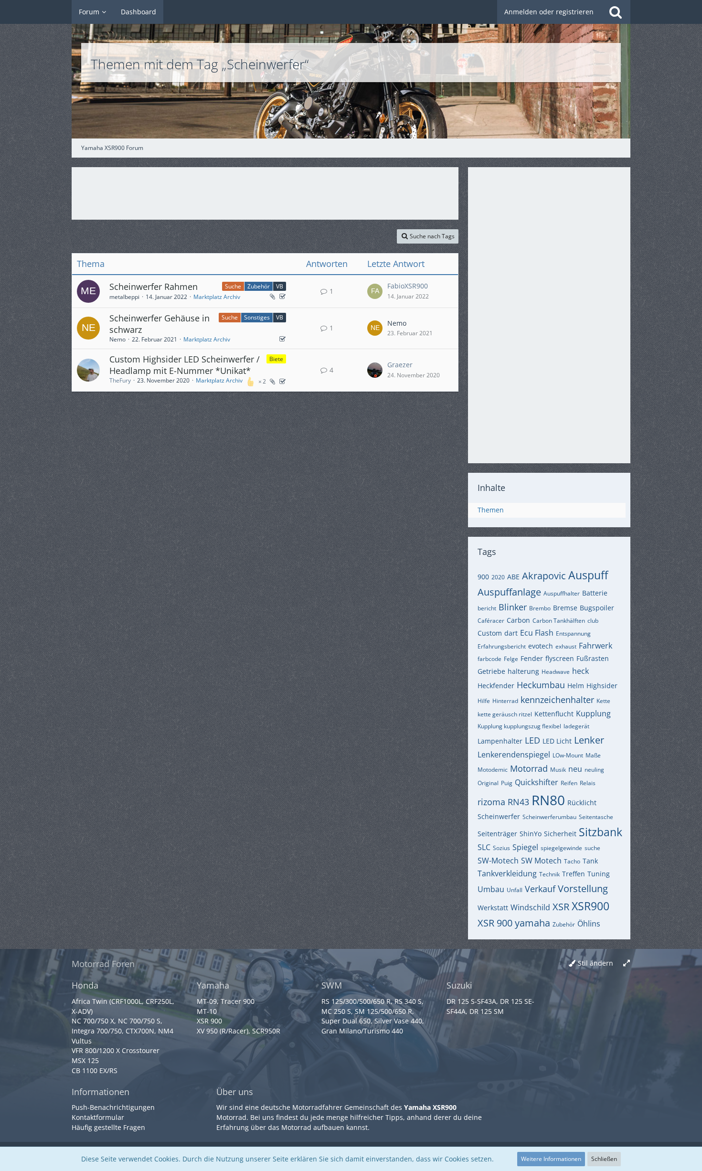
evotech (540, 645)
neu (575, 769)
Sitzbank (600, 832)
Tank (590, 860)
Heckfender (496, 685)
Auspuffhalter (561, 593)
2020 (498, 577)
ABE (513, 576)
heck (580, 671)
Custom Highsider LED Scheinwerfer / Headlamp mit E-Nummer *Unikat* (184, 364)
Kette (603, 701)
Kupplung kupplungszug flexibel (519, 726)
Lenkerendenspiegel (514, 754)
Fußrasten (592, 658)
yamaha (532, 922)
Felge (511, 659)
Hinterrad (505, 701)
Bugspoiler (597, 607)
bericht (487, 608)
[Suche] (615, 12)
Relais (588, 783)
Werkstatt (493, 907)
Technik (549, 874)
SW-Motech (498, 860)
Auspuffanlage (509, 592)
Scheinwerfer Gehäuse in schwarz (159, 323)
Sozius (501, 848)
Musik (558, 770)
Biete (276, 359)
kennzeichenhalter (557, 699)
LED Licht (557, 740)
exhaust (565, 646)
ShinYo (531, 833)
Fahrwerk (595, 645)
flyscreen (559, 658)
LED (532, 740)
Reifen (569, 783)
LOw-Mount (568, 755)
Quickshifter (536, 782)
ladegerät (576, 726)
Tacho (572, 861)
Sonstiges (257, 317)
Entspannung (573, 633)
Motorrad (529, 768)
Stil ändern (595, 963)
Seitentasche (596, 817)
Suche (233, 286)
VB (279, 286)
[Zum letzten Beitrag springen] (375, 291)
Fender (532, 658)
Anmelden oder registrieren (549, 11)
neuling (594, 770)
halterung (523, 671)
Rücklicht (581, 802)
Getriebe (491, 671)
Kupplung (593, 713)
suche (592, 848)
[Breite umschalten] (626, 963)
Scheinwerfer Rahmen (153, 286)
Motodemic (493, 770)
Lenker (589, 740)
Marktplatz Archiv (216, 297)
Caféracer (491, 621)
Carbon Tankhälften (558, 621)
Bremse (565, 607)
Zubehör (258, 286)
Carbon (518, 620)
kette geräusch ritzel (505, 714)
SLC (484, 847)
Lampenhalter (500, 740)
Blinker (513, 607)
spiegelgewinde (561, 848)
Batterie (594, 592)
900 (483, 576)
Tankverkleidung (507, 873)
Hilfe (484, 701)
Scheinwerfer (499, 816)
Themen (491, 509)
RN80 (548, 800)
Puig (506, 783)
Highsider (601, 685)
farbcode (489, 659)
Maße (593, 755)
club (592, 621)
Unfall (514, 890)
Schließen (604, 1159)
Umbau (491, 889)
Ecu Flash (536, 633)
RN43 (518, 802)
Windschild (530, 907)
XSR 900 (495, 922)
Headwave (556, 672)
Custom (490, 633)
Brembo (540, 608)
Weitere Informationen (551, 1159)
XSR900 (590, 906)
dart (511, 633)
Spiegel (525, 847)
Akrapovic (544, 575)
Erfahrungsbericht (502, 646)
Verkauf (540, 888)
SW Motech (541, 860)
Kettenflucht (554, 713)
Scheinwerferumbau (549, 817)
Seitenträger (497, 833)
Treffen (573, 873)
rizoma (491, 802)
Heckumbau (541, 685)
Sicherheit (560, 833)
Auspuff (588, 575)
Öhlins (588, 923)
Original (488, 783)
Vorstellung (583, 888)
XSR (561, 906)
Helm (575, 685)
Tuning (598, 873)
